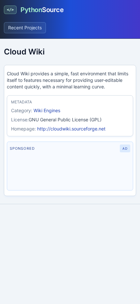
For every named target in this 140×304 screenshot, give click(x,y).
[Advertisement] (70, 171)
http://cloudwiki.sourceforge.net (71, 128)
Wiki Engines (47, 110)
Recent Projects (25, 27)
